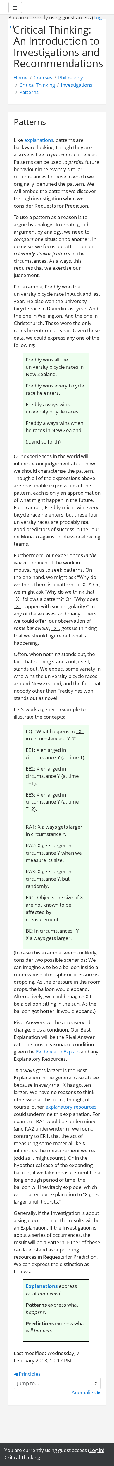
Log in (96, 1450)
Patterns (29, 92)
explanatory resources (70, 1106)
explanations (38, 140)
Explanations (42, 1286)
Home (20, 77)
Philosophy (70, 77)
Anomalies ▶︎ (86, 1392)
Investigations (76, 84)
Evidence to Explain (58, 1051)
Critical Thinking (37, 84)
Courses (43, 77)
